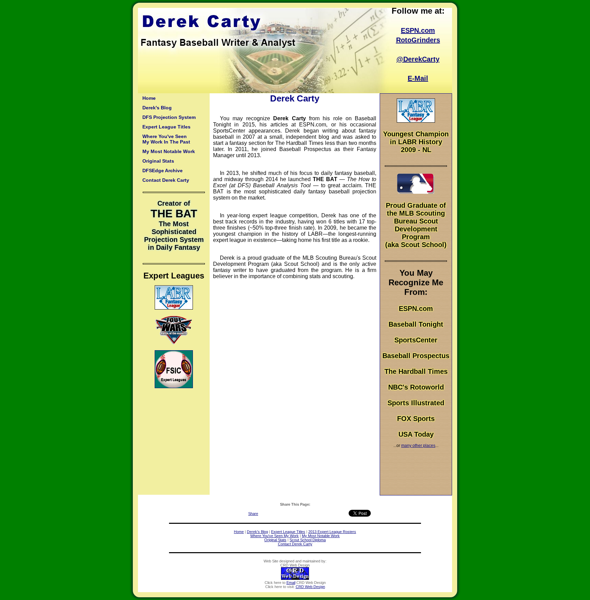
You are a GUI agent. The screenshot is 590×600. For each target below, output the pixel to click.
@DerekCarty (417, 59)
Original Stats (158, 161)
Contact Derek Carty (165, 180)
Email (290, 583)
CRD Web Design (310, 587)
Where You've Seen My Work (274, 536)
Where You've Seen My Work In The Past (166, 139)
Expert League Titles (166, 126)
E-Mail (418, 78)
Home (149, 98)
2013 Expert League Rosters (332, 532)
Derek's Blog (157, 107)
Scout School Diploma (308, 540)
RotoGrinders (418, 40)
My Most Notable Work (168, 151)
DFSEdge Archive (162, 170)
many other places (418, 445)
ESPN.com (418, 30)
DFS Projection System (169, 117)
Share (253, 514)
